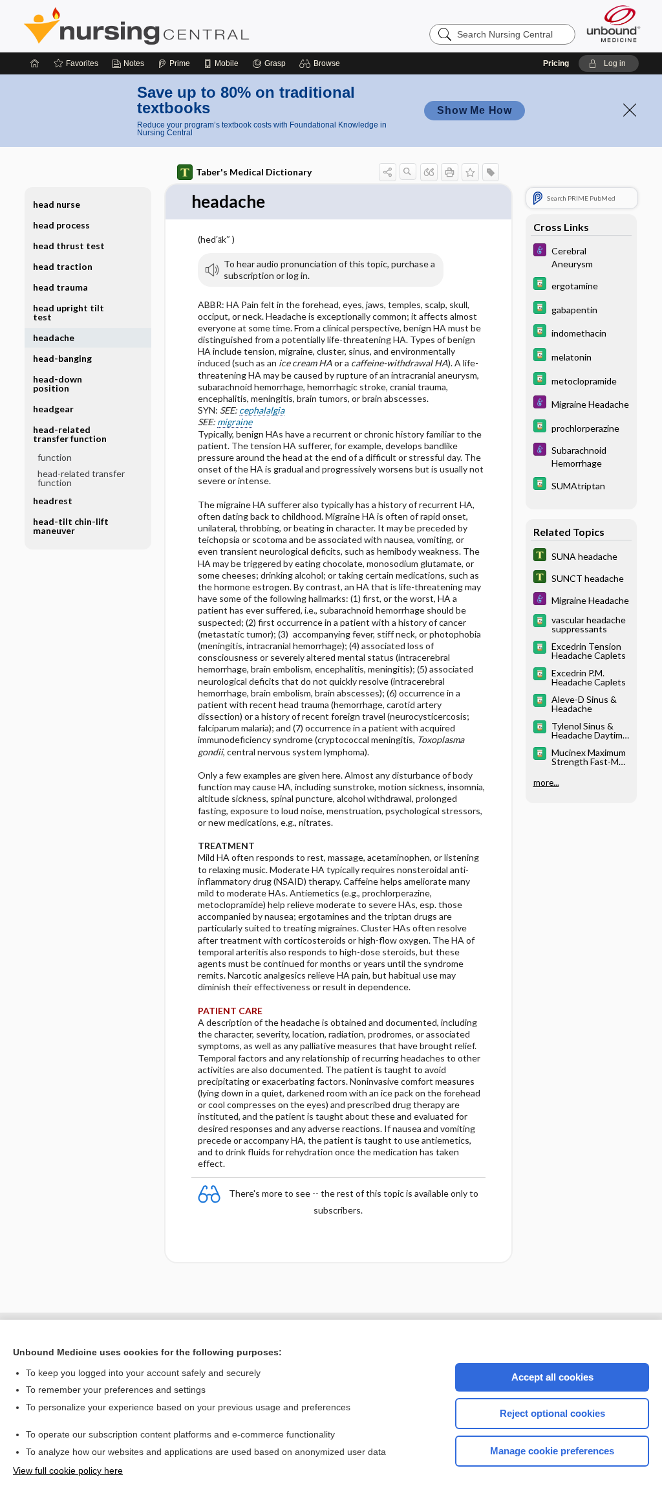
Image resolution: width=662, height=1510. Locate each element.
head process (61, 224)
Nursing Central (185, 25)
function (54, 457)
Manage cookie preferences (552, 1450)
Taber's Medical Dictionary (254, 171)
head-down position (57, 383)
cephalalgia (261, 410)
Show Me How (474, 110)
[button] (321, 63)
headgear (53, 408)
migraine (234, 421)
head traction (62, 266)
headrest (52, 500)
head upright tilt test (68, 312)
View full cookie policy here (68, 1470)
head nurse (56, 204)
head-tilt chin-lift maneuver (71, 526)
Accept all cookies (552, 1376)
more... (546, 782)
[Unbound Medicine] (613, 23)
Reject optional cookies (552, 1413)
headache (53, 337)
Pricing (556, 63)
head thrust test (69, 245)
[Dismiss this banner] (629, 110)
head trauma (60, 287)
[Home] (34, 63)
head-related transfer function (81, 478)
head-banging (62, 358)
